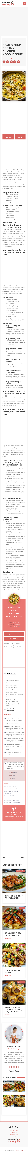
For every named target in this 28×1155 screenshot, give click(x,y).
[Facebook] (10, 1127)
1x (8, 673)
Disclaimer (14, 1132)
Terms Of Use (14, 1134)
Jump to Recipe (8, 136)
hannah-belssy (16, 622)
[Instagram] (13, 1127)
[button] (3, 61)
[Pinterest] (15, 1127)
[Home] (18, 1127)
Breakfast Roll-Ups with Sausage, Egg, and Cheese (13, 1009)
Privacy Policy (14, 1130)
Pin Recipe (14, 639)
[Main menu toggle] (24, 3)
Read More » (8, 901)
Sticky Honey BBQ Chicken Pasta (13, 934)
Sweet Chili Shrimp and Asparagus (14, 897)
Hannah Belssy (14, 1071)
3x (14, 673)
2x (11, 673)
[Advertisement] (14, 21)
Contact (14, 1136)
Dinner (4, 42)
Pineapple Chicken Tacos (13, 971)
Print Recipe (20, 136)
